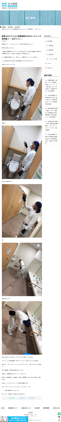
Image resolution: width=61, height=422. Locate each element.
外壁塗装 (51, 45)
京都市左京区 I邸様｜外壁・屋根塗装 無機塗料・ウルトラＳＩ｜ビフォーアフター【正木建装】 (51, 126)
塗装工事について (26, 408)
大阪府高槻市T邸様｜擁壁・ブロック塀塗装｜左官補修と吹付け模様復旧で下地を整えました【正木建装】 (51, 113)
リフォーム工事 (53, 59)
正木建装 (30, 412)
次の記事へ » (32, 398)
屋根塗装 (51, 50)
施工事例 (10, 27)
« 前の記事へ (11, 398)
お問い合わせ (56, 408)
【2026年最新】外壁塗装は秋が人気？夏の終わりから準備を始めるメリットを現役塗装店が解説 (51, 100)
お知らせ (49, 67)
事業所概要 (46, 408)
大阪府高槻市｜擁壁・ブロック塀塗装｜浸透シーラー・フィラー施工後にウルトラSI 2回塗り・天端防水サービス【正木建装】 (51, 86)
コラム (49, 63)
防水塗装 (51, 54)
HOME (4, 27)
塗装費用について (13, 408)
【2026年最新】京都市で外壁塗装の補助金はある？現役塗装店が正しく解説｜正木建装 (51, 139)
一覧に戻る (22, 398)
